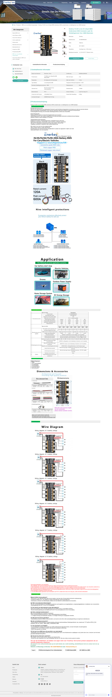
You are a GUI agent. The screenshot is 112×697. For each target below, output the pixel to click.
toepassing (64, 2)
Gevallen (14, 681)
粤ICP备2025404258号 (56, 695)
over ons (49, 2)
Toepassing (15, 674)
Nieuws (14, 679)
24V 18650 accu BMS (85, 650)
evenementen (77, 2)
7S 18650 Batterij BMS (70, 650)
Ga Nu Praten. (20, 80)
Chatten (96, 2)
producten (56, 2)
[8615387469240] (50, 684)
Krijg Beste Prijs (76, 58)
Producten (19, 24)
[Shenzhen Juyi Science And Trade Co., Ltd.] (9, 2)
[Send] (109, 694)
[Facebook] (42, 684)
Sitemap (21, 692)
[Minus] (109, 666)
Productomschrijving (59, 64)
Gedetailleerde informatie (40, 64)
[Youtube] (44, 684)
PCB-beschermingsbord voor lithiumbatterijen (50, 650)
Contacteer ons (16, 683)
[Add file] (86, 694)
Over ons (14, 672)
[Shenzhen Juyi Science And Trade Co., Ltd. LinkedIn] (47, 684)
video (70, 2)
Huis (44, 2)
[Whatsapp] (13, 77)
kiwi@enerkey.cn (18, 71)
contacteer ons (84, 2)
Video (13, 676)
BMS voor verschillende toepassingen (29, 24)
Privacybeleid (15, 692)
